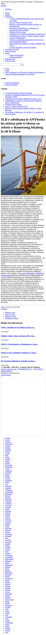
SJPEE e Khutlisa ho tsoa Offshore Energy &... (18, 327)
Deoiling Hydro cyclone (17, 32)
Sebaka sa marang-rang (9, 369)
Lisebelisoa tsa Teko (12, 49)
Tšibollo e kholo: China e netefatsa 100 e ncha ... (18, 336)
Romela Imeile (6, 375)
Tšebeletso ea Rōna (11, 318)
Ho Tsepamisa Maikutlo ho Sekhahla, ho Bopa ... (18, 361)
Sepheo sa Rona (10, 316)
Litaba (7, 53)
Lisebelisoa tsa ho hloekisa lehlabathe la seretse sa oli (27, 34)
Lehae (7, 13)
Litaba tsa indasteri (15, 57)
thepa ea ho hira (10, 51)
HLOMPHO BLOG (25, 369)
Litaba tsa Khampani (16, 55)
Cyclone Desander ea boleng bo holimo (22, 47)
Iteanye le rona (10, 61)
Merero (7, 15)
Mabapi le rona (10, 59)
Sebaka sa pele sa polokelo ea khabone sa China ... (19, 353)
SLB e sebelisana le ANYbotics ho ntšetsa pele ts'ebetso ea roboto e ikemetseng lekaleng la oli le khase (25, 73)
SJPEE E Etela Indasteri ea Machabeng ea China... (19, 344)
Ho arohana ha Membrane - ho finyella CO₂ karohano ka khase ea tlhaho (24, 29)
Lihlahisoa (8, 17)
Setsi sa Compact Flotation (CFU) (20, 22)
